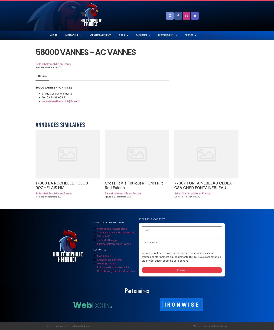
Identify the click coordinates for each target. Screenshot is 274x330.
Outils (122, 35)
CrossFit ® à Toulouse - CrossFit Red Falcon (134, 185)
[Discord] (170, 16)
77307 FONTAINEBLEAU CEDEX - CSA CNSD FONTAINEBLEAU (204, 185)
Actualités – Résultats (100, 35)
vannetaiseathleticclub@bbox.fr (61, 101)
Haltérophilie (71, 35)
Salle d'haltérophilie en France (54, 64)
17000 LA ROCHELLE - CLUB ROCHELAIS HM (62, 185)
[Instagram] (186, 16)
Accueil (54, 35)
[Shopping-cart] (195, 16)
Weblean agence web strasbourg (210, 326)
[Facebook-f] (178, 16)
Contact (189, 35)
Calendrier (141, 35)
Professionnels (165, 35)
